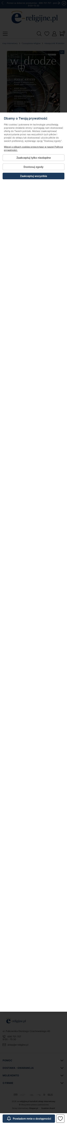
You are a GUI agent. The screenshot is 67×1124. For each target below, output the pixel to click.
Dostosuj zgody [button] (33, 166)
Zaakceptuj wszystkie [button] (33, 176)
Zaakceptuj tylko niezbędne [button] (33, 157)
